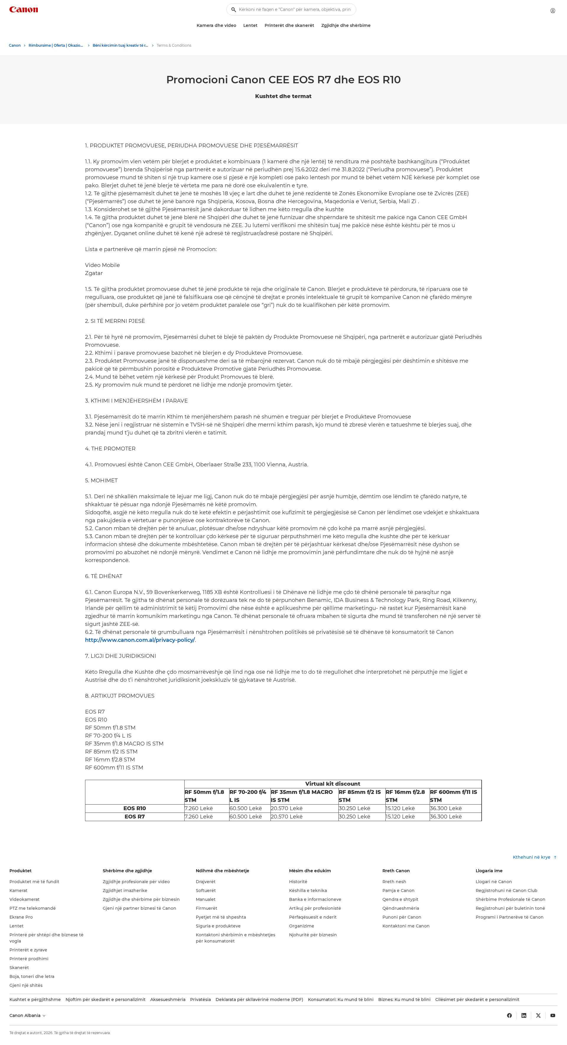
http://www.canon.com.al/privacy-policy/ (140, 640)
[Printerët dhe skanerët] (316, 25)
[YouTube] (552, 1015)
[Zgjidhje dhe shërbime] (373, 25)
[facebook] (509, 1015)
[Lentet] (260, 25)
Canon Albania (25, 1015)
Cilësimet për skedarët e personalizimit (477, 999)
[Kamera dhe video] (238, 25)
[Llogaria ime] (553, 10)
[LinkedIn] (524, 1015)
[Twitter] (538, 1015)
